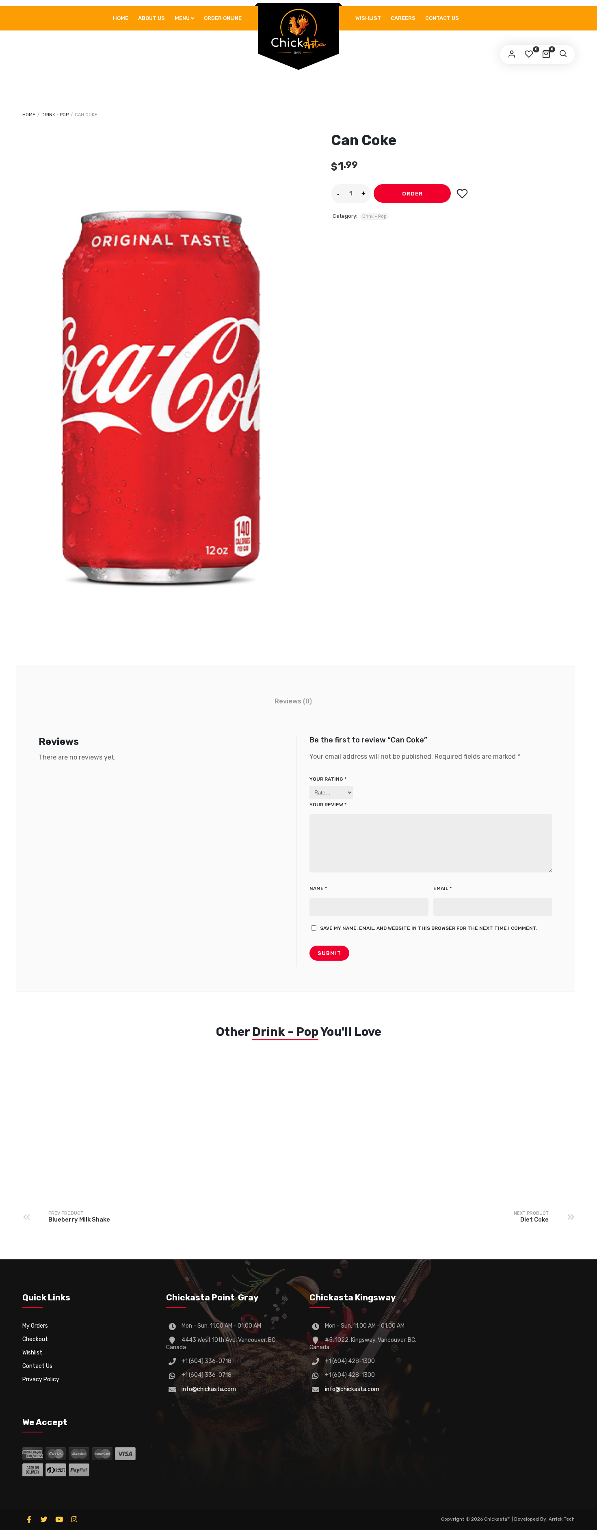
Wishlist (368, 18)
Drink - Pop (55, 114)
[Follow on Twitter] (43, 1519)
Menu (182, 18)
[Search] (563, 54)
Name (318, 888)
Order (412, 194)
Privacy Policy (40, 1379)
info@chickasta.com (209, 1389)
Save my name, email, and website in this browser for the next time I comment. (428, 928)
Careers (403, 18)
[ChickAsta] (298, 31)
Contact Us (442, 18)
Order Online (223, 18)
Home (120, 18)
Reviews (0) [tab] (293, 701)
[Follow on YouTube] (58, 1519)
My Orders (35, 1325)
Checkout (35, 1339)
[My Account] (511, 54)
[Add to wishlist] (462, 193)
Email (442, 888)
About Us (151, 18)
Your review (327, 804)
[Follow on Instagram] (73, 1519)
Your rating (327, 779)
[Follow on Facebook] (28, 1519)
